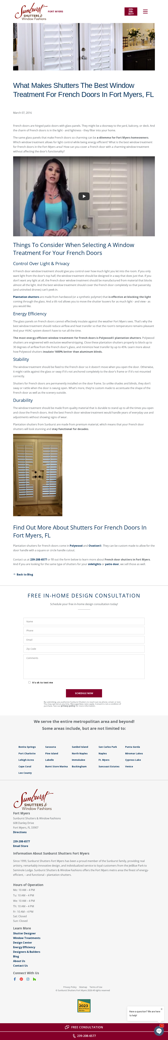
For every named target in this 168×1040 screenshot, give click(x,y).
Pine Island (51, 753)
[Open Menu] (145, 11)
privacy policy (68, 705)
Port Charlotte (27, 753)
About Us (19, 961)
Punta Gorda (132, 746)
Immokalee (78, 759)
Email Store (20, 846)
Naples (103, 753)
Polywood (76, 545)
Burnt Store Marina (56, 766)
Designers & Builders (26, 952)
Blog (16, 956)
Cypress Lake (133, 759)
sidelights (94, 564)
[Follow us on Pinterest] (21, 980)
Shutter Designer (24, 933)
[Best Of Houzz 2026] (84, 1005)
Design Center (22, 942)
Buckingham (79, 766)
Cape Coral (25, 766)
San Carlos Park (108, 746)
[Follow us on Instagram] (28, 980)
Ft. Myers (104, 759)
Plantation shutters (26, 297)
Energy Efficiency (24, 947)
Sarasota (50, 746)
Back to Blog (25, 574)
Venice (129, 766)
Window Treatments (26, 938)
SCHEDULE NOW (84, 693)
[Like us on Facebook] (14, 980)
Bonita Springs (27, 746)
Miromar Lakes (134, 753)
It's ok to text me (42, 682)
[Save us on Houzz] (34, 980)
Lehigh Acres (26, 759)
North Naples (80, 753)
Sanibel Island (80, 746)
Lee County (25, 772)
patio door (112, 564)
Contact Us (20, 965)
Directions (20, 832)
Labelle (49, 759)
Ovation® (95, 545)
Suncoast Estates (109, 766)
